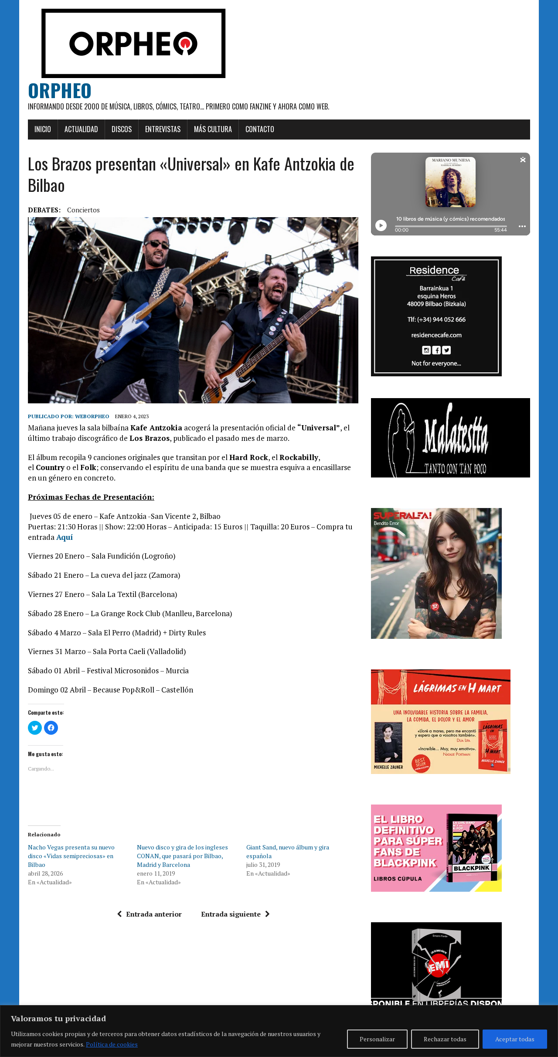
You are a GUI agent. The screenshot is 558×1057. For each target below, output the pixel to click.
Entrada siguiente (231, 914)
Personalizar (377, 1039)
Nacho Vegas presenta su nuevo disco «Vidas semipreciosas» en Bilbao (71, 856)
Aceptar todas (514, 1039)
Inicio (42, 129)
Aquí (64, 537)
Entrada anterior (154, 914)
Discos (122, 129)
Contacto (259, 129)
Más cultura (213, 129)
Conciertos (83, 209)
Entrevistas (162, 129)
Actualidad (81, 129)
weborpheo (92, 416)
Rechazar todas (445, 1039)
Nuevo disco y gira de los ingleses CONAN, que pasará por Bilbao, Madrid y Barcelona (182, 856)
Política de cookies (112, 1044)
